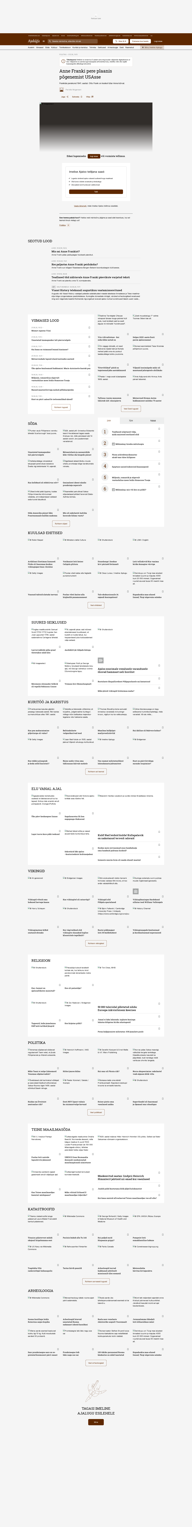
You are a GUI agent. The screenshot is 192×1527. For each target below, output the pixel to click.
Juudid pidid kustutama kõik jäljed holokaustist (120, 1189)
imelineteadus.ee (34, 35)
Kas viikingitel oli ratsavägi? (76, 899)
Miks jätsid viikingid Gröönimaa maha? (116, 691)
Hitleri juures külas (71, 1071)
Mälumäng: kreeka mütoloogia (130, 444)
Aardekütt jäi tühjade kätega (78, 650)
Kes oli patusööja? (73, 988)
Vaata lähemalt (80, 206)
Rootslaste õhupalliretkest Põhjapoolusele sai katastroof (124, 681)
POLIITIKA (62, 54)
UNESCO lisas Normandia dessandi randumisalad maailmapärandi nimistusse (78, 1160)
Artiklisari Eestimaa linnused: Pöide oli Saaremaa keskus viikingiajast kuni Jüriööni (42, 564)
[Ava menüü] (43, 41)
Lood (54, 248)
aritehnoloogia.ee (114, 35)
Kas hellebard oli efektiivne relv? (43, 482)
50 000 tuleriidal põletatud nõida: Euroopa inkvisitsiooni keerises (117, 1008)
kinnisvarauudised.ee (141, 35)
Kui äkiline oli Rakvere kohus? (147, 730)
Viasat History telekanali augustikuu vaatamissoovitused (87, 290)
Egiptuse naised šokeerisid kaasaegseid (130, 467)
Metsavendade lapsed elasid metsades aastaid (52, 359)
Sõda (47, 47)
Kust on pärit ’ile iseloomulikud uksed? (52, 399)
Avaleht (31, 47)
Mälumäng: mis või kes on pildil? (131, 490)
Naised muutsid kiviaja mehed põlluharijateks (52, 390)
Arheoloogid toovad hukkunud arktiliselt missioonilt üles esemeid (109, 1271)
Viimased (39, 47)
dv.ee (63, 35)
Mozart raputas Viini (41, 330)
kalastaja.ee (46, 35)
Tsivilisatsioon (65, 47)
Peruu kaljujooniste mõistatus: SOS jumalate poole (120, 1031)
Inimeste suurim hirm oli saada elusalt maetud (119, 860)
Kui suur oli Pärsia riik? (108, 1071)
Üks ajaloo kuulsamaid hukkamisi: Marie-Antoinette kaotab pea (60, 368)
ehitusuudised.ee (86, 35)
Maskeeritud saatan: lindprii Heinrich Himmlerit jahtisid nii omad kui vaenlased (124, 1177)
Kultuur (54, 47)
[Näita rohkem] (151, 35)
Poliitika (62, 225)
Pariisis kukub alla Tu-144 (75, 1238)
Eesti (122, 47)
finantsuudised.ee (101, 35)
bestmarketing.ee (73, 35)
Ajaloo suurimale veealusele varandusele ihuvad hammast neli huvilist (123, 670)
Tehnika (92, 47)
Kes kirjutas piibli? (73, 1023)
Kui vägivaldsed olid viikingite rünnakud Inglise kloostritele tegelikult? (75, 933)
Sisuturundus (63, 287)
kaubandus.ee (127, 35)
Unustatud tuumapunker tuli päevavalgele (51, 340)
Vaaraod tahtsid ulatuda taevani (43, 594)
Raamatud (129, 47)
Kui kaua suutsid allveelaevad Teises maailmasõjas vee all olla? (127, 1198)
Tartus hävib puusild (72, 1268)
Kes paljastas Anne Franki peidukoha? (75, 264)
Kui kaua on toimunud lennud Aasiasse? (49, 349)
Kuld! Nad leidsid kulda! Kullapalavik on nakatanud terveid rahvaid (121, 837)
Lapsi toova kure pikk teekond (45, 834)
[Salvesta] (89, 327)
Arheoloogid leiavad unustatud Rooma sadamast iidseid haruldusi (75, 1322)
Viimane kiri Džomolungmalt (78, 684)
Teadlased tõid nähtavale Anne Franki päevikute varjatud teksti (91, 277)
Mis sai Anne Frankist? (66, 251)
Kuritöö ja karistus (80, 47)
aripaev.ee (55, 35)
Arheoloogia (113, 47)
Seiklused (102, 47)
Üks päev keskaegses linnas (44, 816)
